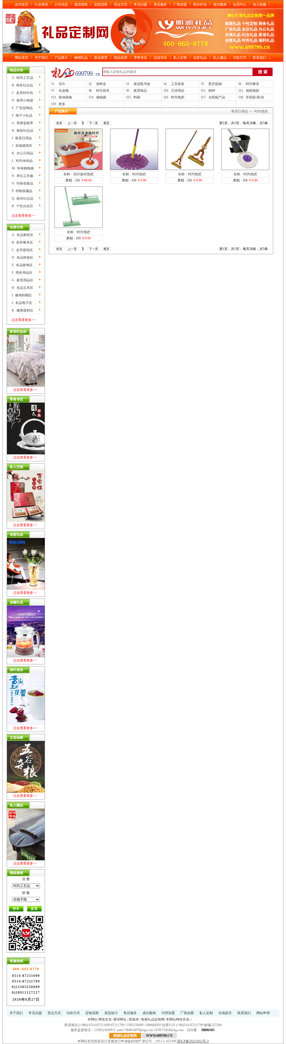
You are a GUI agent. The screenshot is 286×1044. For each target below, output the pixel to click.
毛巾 (62, 84)
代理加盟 (168, 1013)
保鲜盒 (101, 84)
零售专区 (140, 58)
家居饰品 (140, 91)
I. (22, 138)
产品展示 (61, 58)
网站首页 (21, 58)
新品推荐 (101, 58)
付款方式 (239, 58)
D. (22, 100)
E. (22, 108)
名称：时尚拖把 (134, 174)
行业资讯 (41, 4)
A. (22, 78)
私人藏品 (220, 58)
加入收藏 (259, 4)
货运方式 (120, 4)
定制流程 (101, 4)
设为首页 (21, 4)
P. (22, 191)
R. (22, 206)
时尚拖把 (177, 97)
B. (22, 85)
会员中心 (239, 4)
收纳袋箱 (65, 97)
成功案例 (220, 4)
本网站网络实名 (177, 1019)
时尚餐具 (252, 84)
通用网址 (120, 1019)
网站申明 (263, 1013)
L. (22, 161)
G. (22, 123)
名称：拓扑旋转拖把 (78, 174)
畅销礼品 (81, 58)
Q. (22, 198)
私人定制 (180, 58)
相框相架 (252, 91)
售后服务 (160, 4)
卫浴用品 (177, 91)
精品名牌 (120, 58)
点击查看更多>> (23, 216)
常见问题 (140, 4)
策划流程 (81, 4)
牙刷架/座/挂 (255, 97)
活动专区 (160, 58)
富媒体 (134, 1019)
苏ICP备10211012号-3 (193, 1041)
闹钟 (211, 91)
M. (23, 168)
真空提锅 (215, 84)
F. (22, 115)
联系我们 (259, 58)
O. (22, 183)
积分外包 (200, 4)
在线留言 (225, 1013)
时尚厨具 (102, 91)
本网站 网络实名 (99, 1019)
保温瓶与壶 (142, 84)
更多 (62, 104)
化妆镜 (64, 91)
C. (22, 93)
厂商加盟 (180, 4)
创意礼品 (200, 58)
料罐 (137, 97)
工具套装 (177, 84)
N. (22, 176)
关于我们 (41, 58)
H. (22, 131)
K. (22, 153)
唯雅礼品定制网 (153, 1019)
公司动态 (61, 4)
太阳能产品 (216, 97)
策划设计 (111, 1013)
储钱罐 (101, 97)
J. (22, 146)
